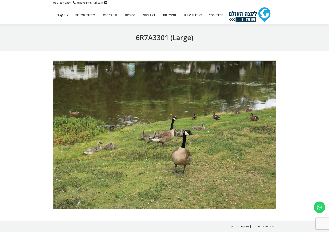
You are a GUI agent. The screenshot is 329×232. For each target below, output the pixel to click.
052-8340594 (62, 2)
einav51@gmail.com (90, 2)
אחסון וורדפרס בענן (239, 226)
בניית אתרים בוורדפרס (263, 226)
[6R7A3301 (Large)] (164, 135)
